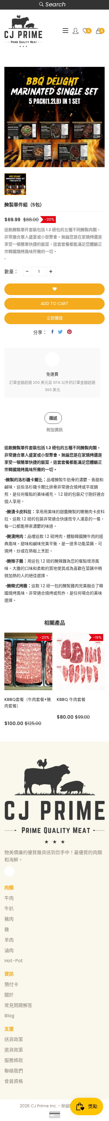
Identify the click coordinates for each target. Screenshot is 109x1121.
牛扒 (9, 908)
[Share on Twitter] (60, 331)
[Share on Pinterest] (69, 331)
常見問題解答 (18, 1005)
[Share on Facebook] (52, 331)
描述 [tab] (53, 418)
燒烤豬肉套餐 (91, 699)
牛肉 (9, 898)
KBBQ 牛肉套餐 (40, 699)
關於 (9, 995)
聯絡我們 (13, 1071)
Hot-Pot (13, 960)
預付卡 (11, 984)
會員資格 (13, 1081)
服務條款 (13, 1060)
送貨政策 (13, 1039)
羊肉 (9, 940)
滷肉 (9, 950)
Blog (9, 1015)
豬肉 (9, 919)
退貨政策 (13, 1050)
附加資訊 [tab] (55, 430)
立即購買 (55, 318)
